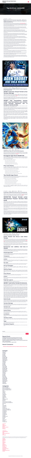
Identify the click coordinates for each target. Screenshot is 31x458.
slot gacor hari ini (5, 416)
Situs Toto (4, 403)
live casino (4, 393)
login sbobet (17, 153)
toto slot (3, 420)
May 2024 (3, 374)
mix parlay (8, 19)
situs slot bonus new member (6, 401)
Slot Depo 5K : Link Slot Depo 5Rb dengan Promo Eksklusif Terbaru (12, 339)
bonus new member (5, 387)
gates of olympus (4, 445)
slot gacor (4, 415)
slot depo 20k (4, 411)
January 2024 (4, 377)
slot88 (3, 432)
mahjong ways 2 (4, 430)
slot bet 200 (4, 405)
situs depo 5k (4, 428)
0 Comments (24, 19)
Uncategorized (4, 421)
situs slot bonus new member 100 (7, 402)
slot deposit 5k (4, 414)
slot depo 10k (4, 410)
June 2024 (4, 373)
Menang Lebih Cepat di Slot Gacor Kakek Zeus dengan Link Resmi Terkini (17, 346)
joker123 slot (4, 440)
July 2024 (3, 372)
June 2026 (4, 353)
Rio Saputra (4, 346)
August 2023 (4, 381)
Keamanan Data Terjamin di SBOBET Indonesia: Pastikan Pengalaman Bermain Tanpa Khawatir (15, 89)
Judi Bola (5, 19)
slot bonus (4, 407)
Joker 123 (3, 391)
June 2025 (4, 362)
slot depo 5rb (4, 413)
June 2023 (4, 382)
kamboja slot (4, 444)
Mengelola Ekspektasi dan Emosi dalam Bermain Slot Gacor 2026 (12, 337)
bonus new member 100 (5, 448)
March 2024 (4, 376)
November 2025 (4, 358)
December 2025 (4, 357)
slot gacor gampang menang (5, 433)
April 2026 (4, 355)
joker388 (3, 426)
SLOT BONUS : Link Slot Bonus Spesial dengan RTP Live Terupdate (12, 338)
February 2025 (4, 366)
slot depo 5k (4, 412)
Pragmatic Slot (4, 425)
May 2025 (3, 363)
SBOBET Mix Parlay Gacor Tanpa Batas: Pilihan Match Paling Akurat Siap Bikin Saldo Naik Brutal (15, 21)
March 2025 (4, 365)
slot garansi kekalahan (5, 431)
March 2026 (4, 356)
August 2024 (4, 371)
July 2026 (3, 352)
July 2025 (3, 361)
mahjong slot (4, 394)
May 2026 (3, 354)
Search (3, 331)
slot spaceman (4, 447)
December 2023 (4, 378)
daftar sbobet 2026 (22, 23)
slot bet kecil (4, 406)
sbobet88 (20, 19)
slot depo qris (4, 449)
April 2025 (3, 364)
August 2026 (4, 351)
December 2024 (4, 368)
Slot (3, 404)
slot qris (3, 424)
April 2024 (4, 375)
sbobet (13, 19)
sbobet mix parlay (16, 19)
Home (11, 9)
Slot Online (4, 417)
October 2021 (4, 383)
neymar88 (10, 19)
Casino (3, 390)
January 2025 (4, 367)
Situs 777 (3, 400)
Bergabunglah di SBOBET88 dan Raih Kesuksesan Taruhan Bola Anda (15, 192)
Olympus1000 (4, 397)
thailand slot (4, 442)
